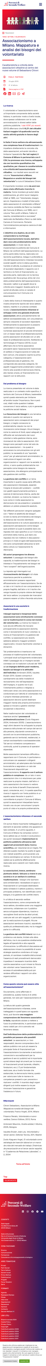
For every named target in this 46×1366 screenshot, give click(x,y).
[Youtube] (42, 1211)
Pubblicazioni (6, 1277)
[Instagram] (28, 1211)
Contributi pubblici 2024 (10, 1331)
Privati (3, 1265)
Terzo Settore (7, 37)
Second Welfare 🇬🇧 (7, 1311)
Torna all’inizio (23, 1164)
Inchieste (4, 1309)
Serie (3, 1284)
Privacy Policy (6, 1324)
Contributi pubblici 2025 (10, 1329)
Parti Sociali (5, 1268)
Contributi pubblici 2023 (10, 1334)
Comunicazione (6, 1253)
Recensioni (5, 1304)
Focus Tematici (6, 1282)
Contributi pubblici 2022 (10, 1336)
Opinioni (4, 1307)
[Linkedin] (23, 1211)
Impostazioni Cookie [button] (10, 1361)
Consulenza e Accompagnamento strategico (17, 1257)
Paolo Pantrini (15, 77)
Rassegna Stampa (7, 1295)
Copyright (4, 1327)
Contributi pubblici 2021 (9, 1338)
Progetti (4, 1280)
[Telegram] (37, 1211)
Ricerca (4, 1250)
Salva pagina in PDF (16, 89)
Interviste (4, 1300)
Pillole (3, 1297)
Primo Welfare (6, 1275)
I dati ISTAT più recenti (31, 125)
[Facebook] (4, 95)
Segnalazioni (5, 1302)
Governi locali (6, 1273)
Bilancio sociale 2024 (8, 1320)
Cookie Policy (6, 1322)
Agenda (4, 1293)
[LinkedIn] (9, 95)
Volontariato (20, 37)
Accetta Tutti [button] (24, 1361)
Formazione (5, 1255)
